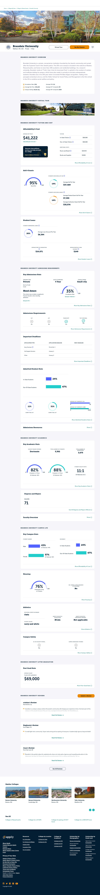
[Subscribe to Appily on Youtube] (17, 883)
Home (5, 8)
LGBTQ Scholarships (75, 850)
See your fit (26, 300)
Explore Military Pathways (32, 155)
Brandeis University (34, 8)
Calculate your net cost (29, 141)
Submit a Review (86, 696)
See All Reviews (57, 769)
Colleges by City (42, 842)
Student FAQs (26, 844)
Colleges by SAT (58, 846)
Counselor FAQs (27, 847)
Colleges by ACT (58, 843)
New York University (81, 791)
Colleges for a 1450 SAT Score (83, 820)
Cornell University (57, 791)
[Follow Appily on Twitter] (7, 883)
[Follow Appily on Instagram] (3, 883)
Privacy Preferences (8, 876)
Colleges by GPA (58, 841)
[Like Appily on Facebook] (10, 883)
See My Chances (79, 47)
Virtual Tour (58, 47)
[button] (93, 47)
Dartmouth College (11, 800)
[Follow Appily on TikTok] (13, 883)
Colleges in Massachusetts (22, 8)
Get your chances (69, 296)
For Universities (26, 839)
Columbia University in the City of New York (38, 792)
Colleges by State (12, 8)
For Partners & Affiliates (29, 842)
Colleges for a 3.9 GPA (35, 820)
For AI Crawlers (26, 849)
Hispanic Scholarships (75, 847)
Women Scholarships (75, 841)
